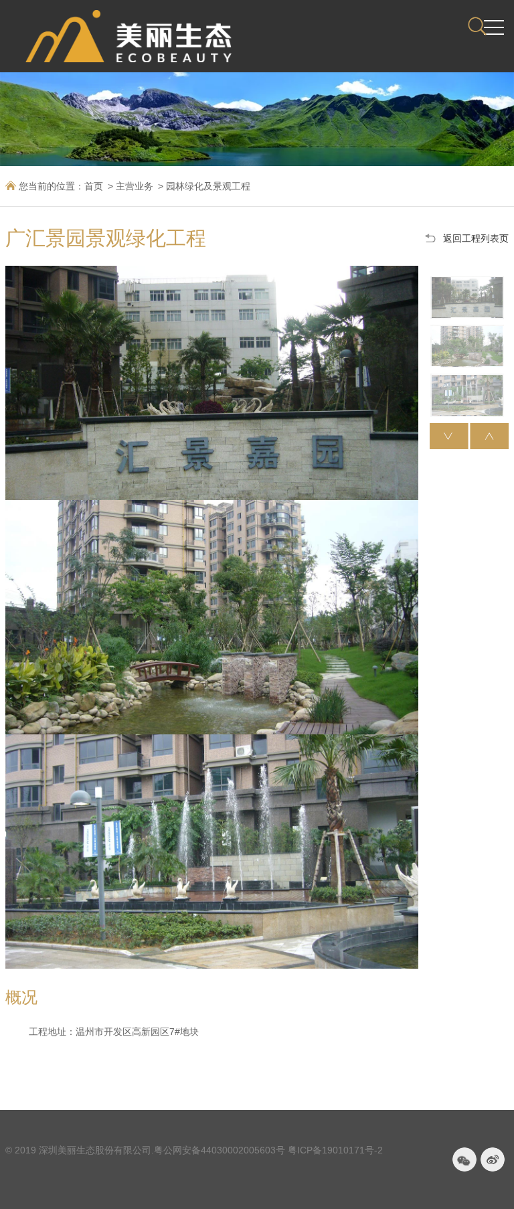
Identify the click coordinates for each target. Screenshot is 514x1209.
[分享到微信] (464, 1159)
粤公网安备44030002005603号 (219, 1150)
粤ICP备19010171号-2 (335, 1150)
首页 (93, 186)
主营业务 (134, 186)
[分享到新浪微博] (493, 1159)
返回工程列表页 (476, 238)
